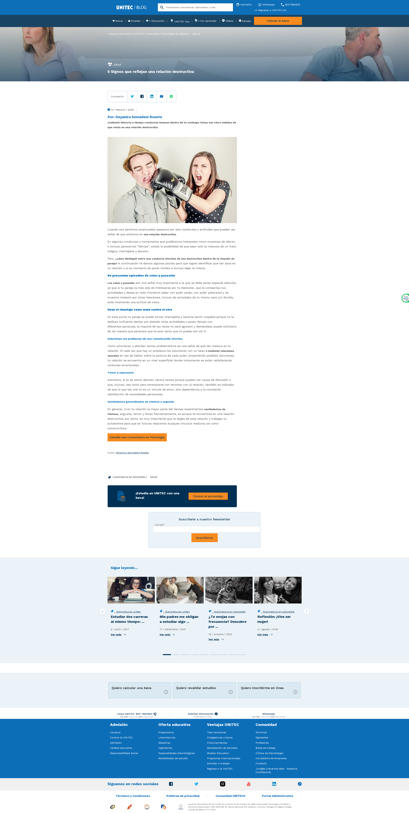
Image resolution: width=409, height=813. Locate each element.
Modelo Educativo (218, 753)
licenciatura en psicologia (229, 611)
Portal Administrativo (277, 795)
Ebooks (246, 21)
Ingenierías (165, 747)
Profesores (262, 742)
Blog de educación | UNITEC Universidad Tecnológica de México (148, 33)
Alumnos (261, 732)
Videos (229, 20)
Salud (119, 20)
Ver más (116, 634)
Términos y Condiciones (133, 795)
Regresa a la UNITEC (220, 768)
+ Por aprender (207, 20)
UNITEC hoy (181, 21)
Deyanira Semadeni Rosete (139, 117)
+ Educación (156, 20)
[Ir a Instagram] (222, 785)
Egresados (262, 737)
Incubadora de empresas (271, 758)
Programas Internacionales (223, 758)
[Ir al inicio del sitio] (131, 7)
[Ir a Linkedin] (274, 784)
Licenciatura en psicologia (129, 476)
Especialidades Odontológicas (176, 753)
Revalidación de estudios (222, 747)
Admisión (116, 742)
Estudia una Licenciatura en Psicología (137, 437)
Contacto (261, 763)
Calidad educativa (121, 747)
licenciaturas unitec (127, 611)
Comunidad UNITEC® (231, 795)
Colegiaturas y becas (220, 737)
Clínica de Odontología (269, 753)
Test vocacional (216, 732)
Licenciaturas (166, 737)
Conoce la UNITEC (121, 737)
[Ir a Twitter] (196, 784)
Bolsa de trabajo (265, 747)
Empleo (135, 20)
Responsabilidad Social (124, 753)
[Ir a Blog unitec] (300, 784)
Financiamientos (217, 742)
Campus (115, 732)
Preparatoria (166, 732)
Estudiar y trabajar (218, 763)
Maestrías (164, 742)
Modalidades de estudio (173, 758)
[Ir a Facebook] (171, 784)
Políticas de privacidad (182, 795)
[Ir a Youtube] (249, 785)
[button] (167, 654)
